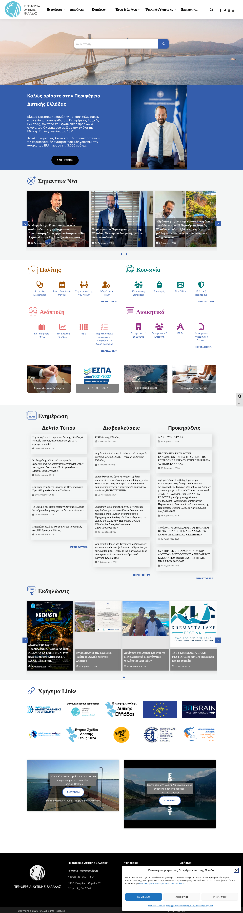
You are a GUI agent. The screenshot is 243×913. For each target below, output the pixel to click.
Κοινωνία (148, 269)
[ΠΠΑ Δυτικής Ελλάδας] (62, 327)
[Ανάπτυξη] (33, 311)
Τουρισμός (159, 291)
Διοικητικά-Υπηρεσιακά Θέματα (201, 337)
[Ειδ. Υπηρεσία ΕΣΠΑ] (42, 327)
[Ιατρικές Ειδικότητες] (40, 284)
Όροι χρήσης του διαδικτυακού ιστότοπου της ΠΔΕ (189, 905)
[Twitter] (225, 9)
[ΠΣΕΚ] (180, 326)
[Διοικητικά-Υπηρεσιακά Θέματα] (201, 326)
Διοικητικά (150, 312)
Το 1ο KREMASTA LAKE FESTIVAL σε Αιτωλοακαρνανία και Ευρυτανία (193, 656)
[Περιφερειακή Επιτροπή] (159, 326)
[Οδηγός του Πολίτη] (106, 284)
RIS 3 (83, 333)
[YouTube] (229, 9)
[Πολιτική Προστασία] (201, 284)
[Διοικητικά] (130, 311)
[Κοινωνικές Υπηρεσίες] (138, 284)
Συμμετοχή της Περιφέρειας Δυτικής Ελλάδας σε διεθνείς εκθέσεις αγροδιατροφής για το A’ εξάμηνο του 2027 (58, 440)
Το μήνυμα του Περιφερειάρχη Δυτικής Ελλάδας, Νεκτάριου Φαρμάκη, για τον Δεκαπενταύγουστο (117, 233)
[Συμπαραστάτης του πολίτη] (84, 284)
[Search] (163, 44)
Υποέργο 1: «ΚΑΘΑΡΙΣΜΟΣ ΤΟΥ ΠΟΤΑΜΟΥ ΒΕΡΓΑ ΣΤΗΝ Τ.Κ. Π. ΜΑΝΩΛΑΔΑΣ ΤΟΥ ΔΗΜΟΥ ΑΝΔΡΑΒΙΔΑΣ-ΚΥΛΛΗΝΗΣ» (183, 531)
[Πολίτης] (33, 270)
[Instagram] (233, 9)
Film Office (180, 291)
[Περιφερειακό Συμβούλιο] (138, 326)
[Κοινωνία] (130, 269)
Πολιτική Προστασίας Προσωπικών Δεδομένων (161, 883)
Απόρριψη (181, 897)
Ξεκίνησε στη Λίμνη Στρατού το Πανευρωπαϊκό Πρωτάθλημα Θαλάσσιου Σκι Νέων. (144, 656)
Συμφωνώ (143, 897)
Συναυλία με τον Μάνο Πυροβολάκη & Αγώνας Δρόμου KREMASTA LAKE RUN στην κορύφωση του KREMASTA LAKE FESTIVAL (48, 652)
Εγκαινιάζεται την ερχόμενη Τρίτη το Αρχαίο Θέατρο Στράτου (94, 656)
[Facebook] (221, 9)
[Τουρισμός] (159, 284)
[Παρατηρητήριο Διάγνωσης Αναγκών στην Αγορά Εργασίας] (104, 327)
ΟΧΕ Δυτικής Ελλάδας (107, 437)
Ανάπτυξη (52, 312)
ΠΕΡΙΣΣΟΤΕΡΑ (79, 547)
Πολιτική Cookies (156, 905)
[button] (236, 870)
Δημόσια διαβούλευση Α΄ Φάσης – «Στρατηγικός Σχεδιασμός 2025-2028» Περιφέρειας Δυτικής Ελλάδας (121, 457)
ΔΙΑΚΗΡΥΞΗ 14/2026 (170, 437)
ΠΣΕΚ (180, 333)
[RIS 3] (83, 327)
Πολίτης (50, 269)
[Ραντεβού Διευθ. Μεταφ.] (62, 284)
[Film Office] (180, 284)
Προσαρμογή (219, 897)
